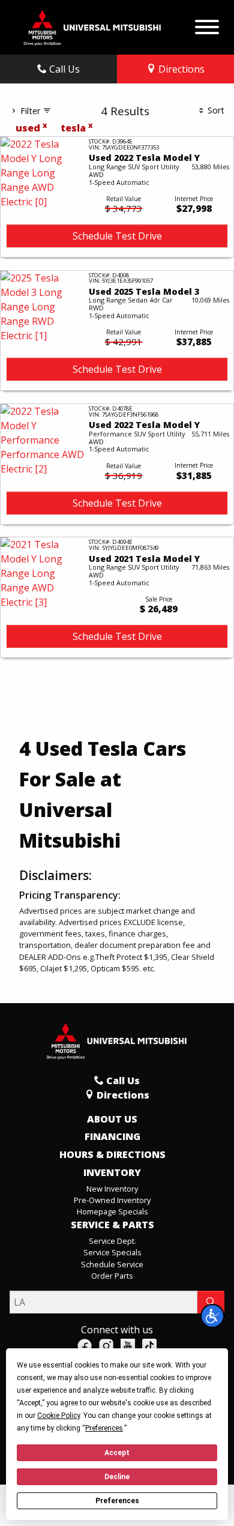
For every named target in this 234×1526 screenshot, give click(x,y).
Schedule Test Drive (117, 236)
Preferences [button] (104, 1428)
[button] (212, 1316)
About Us (112, 1119)
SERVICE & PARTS (112, 1225)
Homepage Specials (112, 1211)
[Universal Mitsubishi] (92, 26)
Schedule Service (112, 1264)
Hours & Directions (112, 1155)
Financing (112, 1137)
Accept (117, 1453)
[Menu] (207, 24)
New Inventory (112, 1188)
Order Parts (112, 1275)
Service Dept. (112, 1240)
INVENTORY (112, 1173)
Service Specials (112, 1252)
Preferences (117, 1501)
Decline (117, 1477)
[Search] (210, 1302)
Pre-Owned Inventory (112, 1200)
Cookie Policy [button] (58, 1415)
